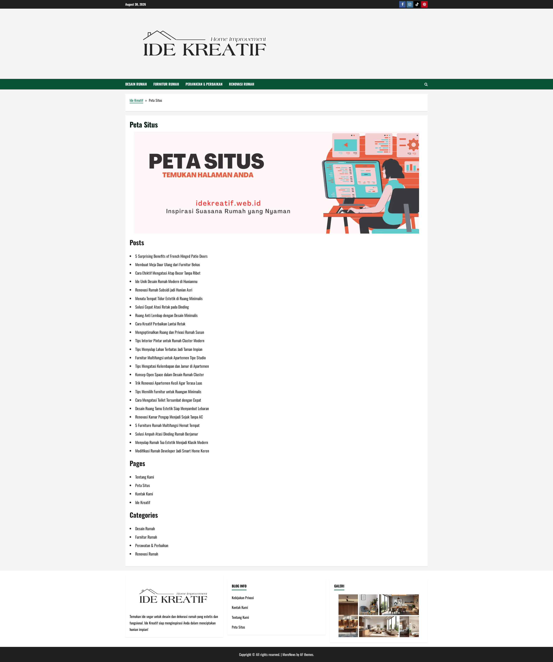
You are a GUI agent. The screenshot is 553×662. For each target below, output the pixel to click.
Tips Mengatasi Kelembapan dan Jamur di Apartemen (172, 366)
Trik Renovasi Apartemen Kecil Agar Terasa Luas (168, 383)
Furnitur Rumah (166, 84)
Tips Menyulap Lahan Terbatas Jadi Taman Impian (168, 349)
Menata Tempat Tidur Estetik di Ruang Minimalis (169, 298)
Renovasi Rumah (241, 84)
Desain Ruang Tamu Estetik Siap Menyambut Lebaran (172, 408)
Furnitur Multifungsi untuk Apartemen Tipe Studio (170, 357)
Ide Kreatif (136, 100)
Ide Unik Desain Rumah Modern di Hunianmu (166, 281)
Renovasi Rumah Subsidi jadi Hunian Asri (163, 290)
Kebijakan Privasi (243, 597)
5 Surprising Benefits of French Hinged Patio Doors (171, 256)
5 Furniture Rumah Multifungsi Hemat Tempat (167, 425)
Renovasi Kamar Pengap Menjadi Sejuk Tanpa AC (169, 417)
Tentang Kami (144, 477)
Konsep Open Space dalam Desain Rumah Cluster (169, 374)
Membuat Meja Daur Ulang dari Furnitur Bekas (167, 264)
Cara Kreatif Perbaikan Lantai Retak (160, 323)
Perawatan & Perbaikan (204, 84)
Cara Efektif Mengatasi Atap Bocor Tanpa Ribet (167, 273)
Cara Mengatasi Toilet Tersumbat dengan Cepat (168, 400)
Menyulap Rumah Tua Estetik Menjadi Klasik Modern (171, 442)
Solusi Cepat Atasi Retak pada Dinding (162, 307)
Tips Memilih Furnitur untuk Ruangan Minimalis (168, 391)
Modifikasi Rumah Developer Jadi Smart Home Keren (172, 451)
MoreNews (289, 654)
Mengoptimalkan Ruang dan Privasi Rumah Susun (169, 332)
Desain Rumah (136, 84)
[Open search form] (426, 84)
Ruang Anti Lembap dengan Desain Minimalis (166, 315)
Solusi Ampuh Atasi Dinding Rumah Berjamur (166, 434)
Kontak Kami (144, 493)
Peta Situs (142, 485)
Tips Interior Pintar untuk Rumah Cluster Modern (169, 340)
